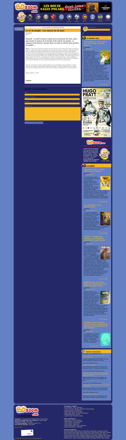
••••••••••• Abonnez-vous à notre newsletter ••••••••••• (28, 438)
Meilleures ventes (53, 21)
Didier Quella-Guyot (91, 210)
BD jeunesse (69, 21)
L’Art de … (61, 20)
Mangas (92, 20)
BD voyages (77, 21)
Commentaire (28, 106)
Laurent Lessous (90, 289)
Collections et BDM (100, 21)
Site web (27, 101)
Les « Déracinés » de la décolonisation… (92, 206)
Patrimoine (46, 20)
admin (29, 34)
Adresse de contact (30, 97)
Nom (26, 92)
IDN (39, 423)
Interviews (108, 20)
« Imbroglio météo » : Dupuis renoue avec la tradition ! (94, 170)
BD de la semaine (38, 21)
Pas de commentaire (18, 29)
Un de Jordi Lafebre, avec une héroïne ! (95, 43)
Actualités (30, 20)
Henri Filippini (89, 174)
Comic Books (84, 21)
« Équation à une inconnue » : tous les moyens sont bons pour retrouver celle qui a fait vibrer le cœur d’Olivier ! (96, 325)
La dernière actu (92, 38)
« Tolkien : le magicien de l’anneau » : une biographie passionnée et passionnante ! (95, 238)
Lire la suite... (103, 84)
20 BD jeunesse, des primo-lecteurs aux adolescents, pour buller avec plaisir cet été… (95, 284)
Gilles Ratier (89, 48)
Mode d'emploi (19, 427)
